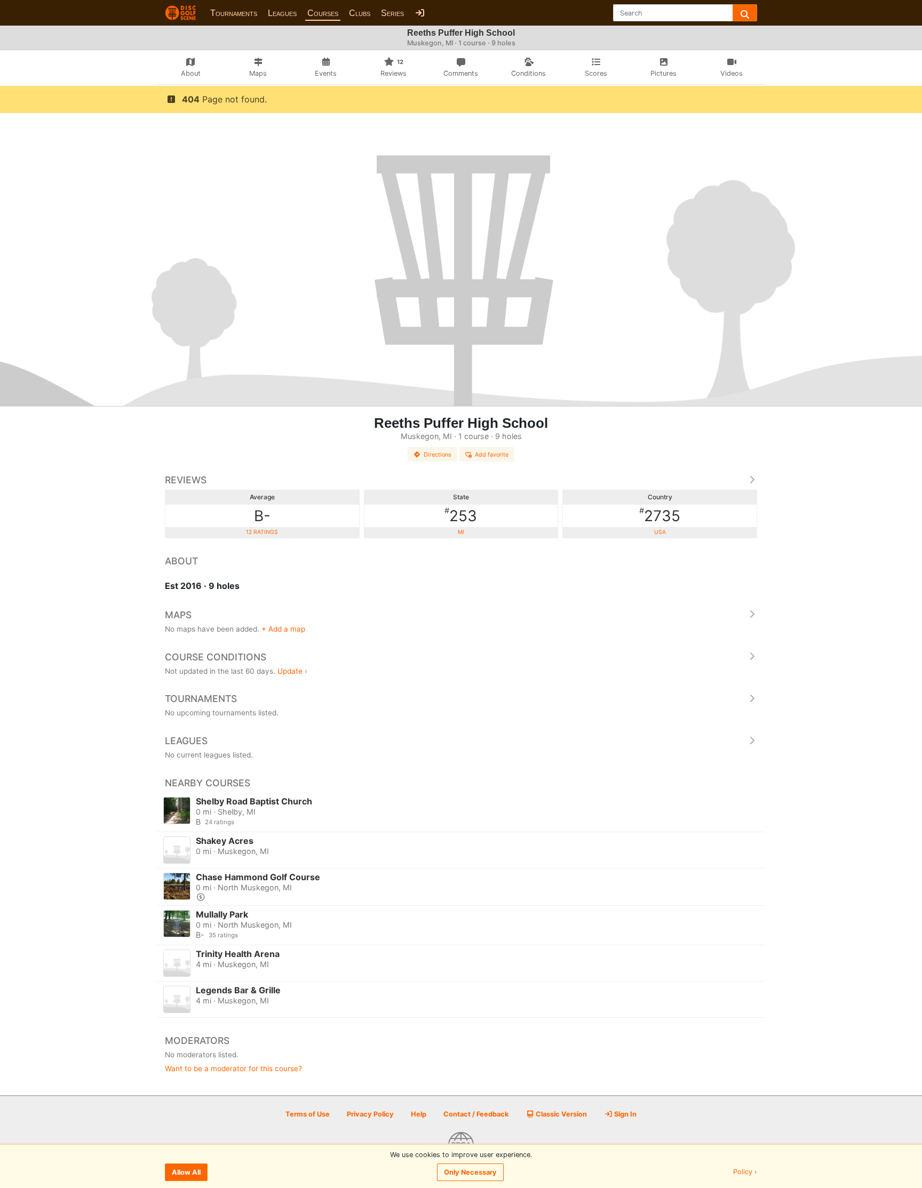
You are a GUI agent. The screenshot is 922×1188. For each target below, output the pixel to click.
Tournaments (233, 13)
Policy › (745, 1172)
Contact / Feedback (475, 1114)
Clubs (359, 13)
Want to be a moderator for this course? (233, 1068)
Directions (437, 454)
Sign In (625, 1114)
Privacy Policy (370, 1114)
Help (418, 1114)
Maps (178, 614)
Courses (322, 13)
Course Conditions (215, 657)
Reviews (185, 479)
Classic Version (560, 1114)
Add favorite (491, 454)
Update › (292, 671)
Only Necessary (470, 1172)
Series (392, 13)
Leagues (282, 13)
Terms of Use (307, 1114)
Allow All (186, 1172)
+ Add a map (283, 629)
